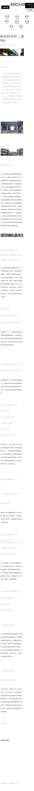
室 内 (17, 22)
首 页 (7, 17)
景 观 (7, 22)
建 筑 (27, 17)
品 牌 (27, 22)
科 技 (11, 27)
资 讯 (17, 17)
